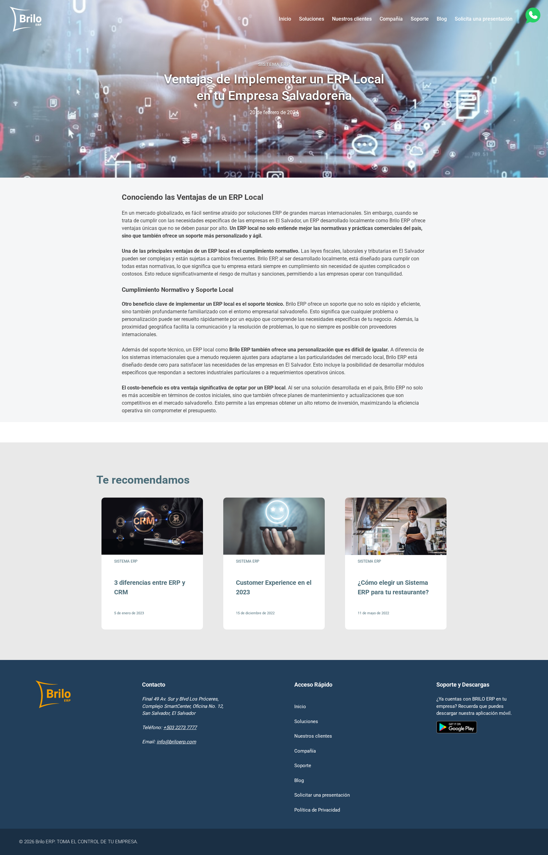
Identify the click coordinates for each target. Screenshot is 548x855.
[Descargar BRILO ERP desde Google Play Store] (474, 767)
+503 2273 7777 (180, 727)
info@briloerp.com (176, 742)
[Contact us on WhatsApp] (532, 16)
